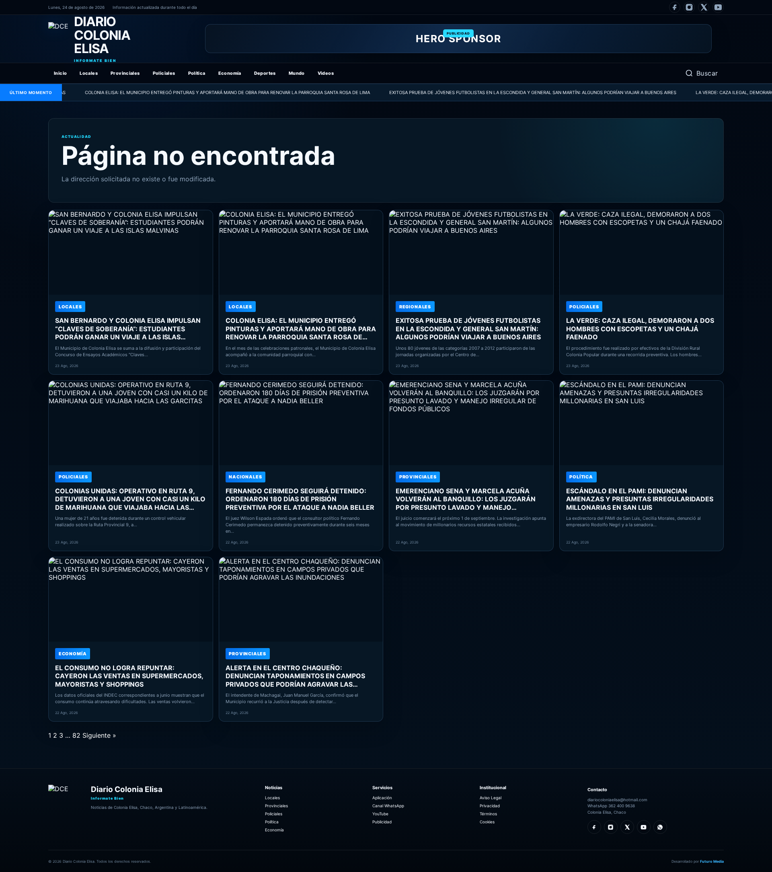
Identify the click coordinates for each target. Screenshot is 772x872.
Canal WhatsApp (388, 805)
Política (196, 73)
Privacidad (490, 805)
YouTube (380, 813)
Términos (488, 813)
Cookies (487, 821)
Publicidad (382, 821)
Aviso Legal (490, 797)
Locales (89, 73)
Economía (229, 73)
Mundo (297, 73)
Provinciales (125, 73)
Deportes (265, 73)
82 (76, 735)
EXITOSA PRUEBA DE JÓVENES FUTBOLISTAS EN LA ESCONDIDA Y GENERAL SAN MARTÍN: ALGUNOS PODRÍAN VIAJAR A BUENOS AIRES (505, 92)
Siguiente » (99, 735)
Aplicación (382, 797)
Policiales (164, 73)
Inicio (60, 73)
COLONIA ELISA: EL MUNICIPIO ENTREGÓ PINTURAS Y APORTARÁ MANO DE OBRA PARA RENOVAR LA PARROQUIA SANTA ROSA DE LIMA (200, 92)
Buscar (707, 73)
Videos (326, 73)
